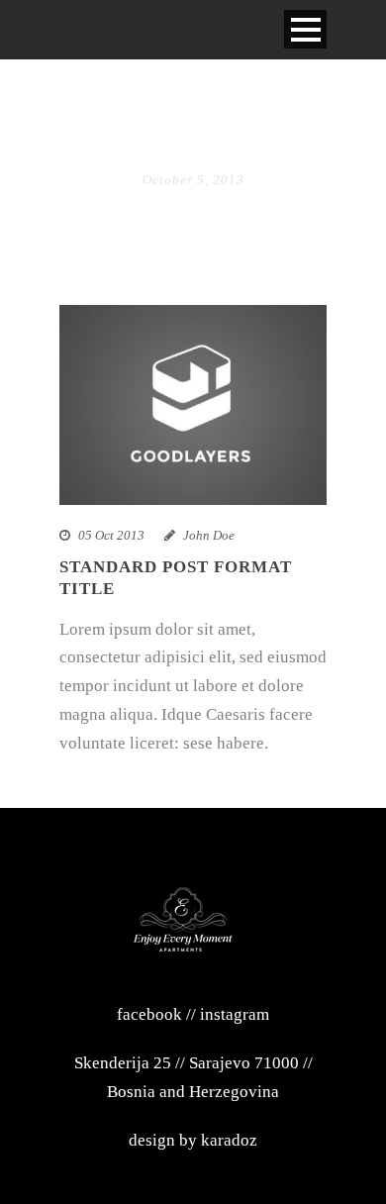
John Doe (209, 535)
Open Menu (305, 29)
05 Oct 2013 (111, 535)
